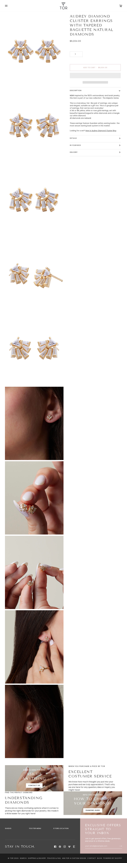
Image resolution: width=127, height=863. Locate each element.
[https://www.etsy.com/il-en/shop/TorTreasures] (74, 846)
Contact (91, 858)
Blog (99, 858)
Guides (8, 828)
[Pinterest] (60, 846)
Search (23, 858)
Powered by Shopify (112, 858)
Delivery (74, 152)
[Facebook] (55, 846)
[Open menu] (8, 6)
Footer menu (35, 828)
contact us (34, 785)
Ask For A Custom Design (74, 858)
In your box (75, 145)
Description (75, 90)
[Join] (118, 846)
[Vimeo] (69, 846)
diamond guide (93, 810)
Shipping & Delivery (37, 858)
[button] (95, 76)
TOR (12, 858)
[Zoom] (9, 83)
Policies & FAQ (54, 858)
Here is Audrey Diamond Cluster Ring (100, 131)
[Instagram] (65, 846)
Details (73, 138)
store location (61, 828)
